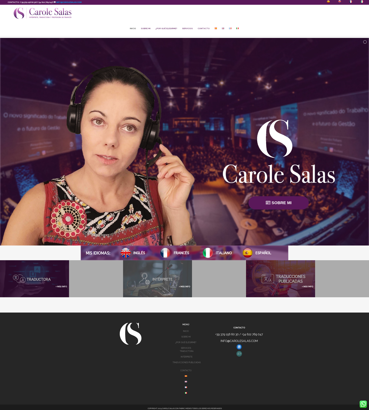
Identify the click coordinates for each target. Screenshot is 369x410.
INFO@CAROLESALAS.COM (69, 2)
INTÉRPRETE (186, 357)
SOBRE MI (186, 337)
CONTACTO (186, 370)
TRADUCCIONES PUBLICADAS (187, 362)
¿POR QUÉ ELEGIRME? (185, 342)
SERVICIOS (186, 348)
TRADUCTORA (186, 351)
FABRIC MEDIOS (185, 408)
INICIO (186, 331)
